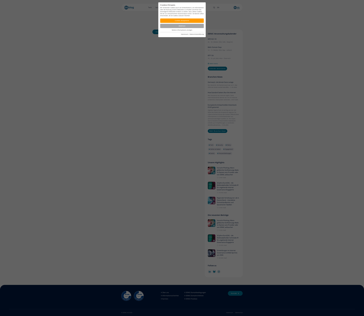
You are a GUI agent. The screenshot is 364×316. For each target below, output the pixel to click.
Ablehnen (182, 26)
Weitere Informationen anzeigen (182, 30)
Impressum (184, 34)
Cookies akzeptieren (182, 21)
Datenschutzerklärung (197, 34)
